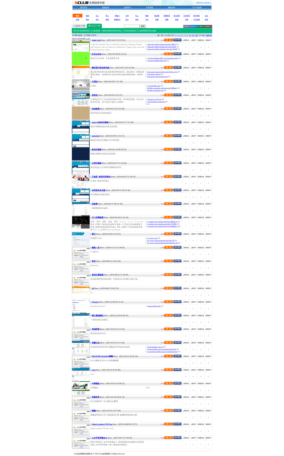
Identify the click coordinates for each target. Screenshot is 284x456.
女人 (97, 16)
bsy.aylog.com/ (152, 238)
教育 (137, 19)
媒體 (107, 19)
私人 (137, 16)
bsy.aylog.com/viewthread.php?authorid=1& (162, 243)
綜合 (77, 16)
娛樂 (147, 16)
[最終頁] (209, 35)
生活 (206, 16)
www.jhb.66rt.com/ (153, 86)
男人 (107, 16)
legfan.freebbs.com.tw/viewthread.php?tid (161, 349)
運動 (166, 19)
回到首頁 (83, 7)
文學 (127, 16)
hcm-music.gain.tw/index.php (157, 76)
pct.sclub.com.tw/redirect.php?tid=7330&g (162, 224)
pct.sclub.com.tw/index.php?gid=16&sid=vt (162, 221)
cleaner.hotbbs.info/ (154, 306)
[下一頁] (195, 35)
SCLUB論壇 (197, 7)
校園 (176, 19)
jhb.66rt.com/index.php (155, 90)
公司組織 (196, 19)
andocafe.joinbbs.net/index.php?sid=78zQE (162, 49)
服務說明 (105, 7)
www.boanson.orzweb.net (156, 102)
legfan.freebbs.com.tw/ (155, 347)
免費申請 (199, 3)
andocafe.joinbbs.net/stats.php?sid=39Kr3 (161, 44)
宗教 (186, 19)
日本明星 (186, 16)
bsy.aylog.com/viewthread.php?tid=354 (160, 240)
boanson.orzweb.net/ (154, 99)
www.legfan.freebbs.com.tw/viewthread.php (162, 351)
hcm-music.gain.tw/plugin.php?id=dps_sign (162, 72)
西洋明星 (196, 16)
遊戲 (87, 16)
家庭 (206, 19)
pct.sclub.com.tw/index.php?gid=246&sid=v (162, 226)
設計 (127, 19)
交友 (147, 19)
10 (190, 35)
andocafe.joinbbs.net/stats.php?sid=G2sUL (161, 47)
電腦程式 (117, 19)
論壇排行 (127, 7)
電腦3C (117, 16)
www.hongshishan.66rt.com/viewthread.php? (162, 58)
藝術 (87, 19)
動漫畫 (156, 16)
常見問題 (149, 7)
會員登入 (207, 3)
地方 (97, 19)
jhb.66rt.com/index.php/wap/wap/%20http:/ (162, 88)
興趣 (157, 19)
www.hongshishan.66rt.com (156, 60)
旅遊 (77, 19)
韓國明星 (167, 16)
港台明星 (177, 16)
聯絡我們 (171, 7)
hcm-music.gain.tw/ (154, 74)
